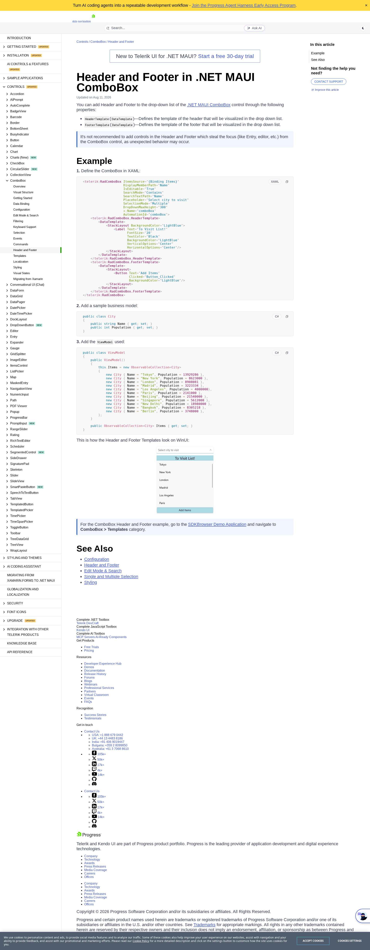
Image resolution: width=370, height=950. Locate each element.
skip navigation (81, 21)
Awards (89, 863)
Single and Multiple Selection (111, 576)
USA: (107, 735)
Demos (89, 667)
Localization (20, 261)
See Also (95, 549)
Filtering (18, 221)
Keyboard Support (24, 226)
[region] (185, 941)
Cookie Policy (141, 941)
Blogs (88, 681)
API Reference (20, 652)
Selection (19, 232)
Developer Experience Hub (102, 663)
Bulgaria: (109, 745)
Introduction (19, 38)
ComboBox (98, 41)
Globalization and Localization (23, 592)
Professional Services (99, 688)
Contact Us (91, 731)
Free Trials (91, 647)
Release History (95, 674)
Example (94, 161)
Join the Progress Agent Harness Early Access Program (244, 5)
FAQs (88, 701)
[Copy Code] (287, 182)
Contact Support (328, 81)
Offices (89, 877)
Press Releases (95, 866)
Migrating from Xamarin (28, 279)
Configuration (21, 209)
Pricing (89, 650)
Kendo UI (83, 630)
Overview (19, 186)
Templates (19, 255)
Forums (89, 677)
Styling (17, 267)
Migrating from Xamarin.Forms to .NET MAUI (31, 578)
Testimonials (92, 718)
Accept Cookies (313, 940)
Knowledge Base (22, 643)
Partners (90, 691)
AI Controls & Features (28, 64)
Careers (89, 873)
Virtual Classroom (96, 694)
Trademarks (204, 924)
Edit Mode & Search (26, 215)
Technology (92, 859)
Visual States (21, 273)
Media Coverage (95, 870)
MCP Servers (86, 637)
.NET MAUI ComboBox (208, 104)
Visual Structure (23, 192)
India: (108, 741)
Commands (20, 244)
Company (91, 856)
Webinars (90, 684)
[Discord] (94, 784)
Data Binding (21, 203)
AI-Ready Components (111, 637)
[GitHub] (94, 780)
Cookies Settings (350, 940)
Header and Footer (25, 250)
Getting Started (22, 198)
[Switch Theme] (363, 28)
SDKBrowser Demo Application (217, 524)
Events (17, 238)
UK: (107, 738)
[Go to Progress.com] (89, 836)
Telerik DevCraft (87, 623)
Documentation (94, 670)
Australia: (110, 748)
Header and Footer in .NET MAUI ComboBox (166, 82)
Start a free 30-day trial (226, 56)
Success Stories (95, 714)
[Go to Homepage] (93, 21)
